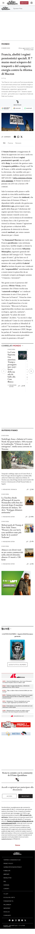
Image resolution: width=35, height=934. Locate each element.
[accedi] (31, 3)
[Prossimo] (31, 371)
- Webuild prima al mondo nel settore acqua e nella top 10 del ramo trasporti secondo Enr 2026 (16, 711)
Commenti (7, 137)
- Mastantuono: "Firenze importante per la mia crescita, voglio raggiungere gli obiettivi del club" (16, 702)
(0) (24, 385)
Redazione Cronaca (9, 489)
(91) (32, 541)
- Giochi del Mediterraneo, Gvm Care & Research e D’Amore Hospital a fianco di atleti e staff (17, 682)
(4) (32, 489)
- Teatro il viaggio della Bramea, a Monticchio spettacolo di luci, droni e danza (15, 686)
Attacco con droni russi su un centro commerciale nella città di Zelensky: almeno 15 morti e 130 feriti (12, 554)
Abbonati (24, 3)
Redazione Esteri (12, 385)
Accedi (9, 796)
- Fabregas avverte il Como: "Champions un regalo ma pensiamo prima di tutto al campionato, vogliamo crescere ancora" (17, 697)
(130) (32, 516)
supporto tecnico (6, 839)
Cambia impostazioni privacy (12, 867)
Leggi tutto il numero (17, 664)
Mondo (5, 44)
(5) (32, 564)
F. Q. (3, 78)
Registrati (25, 796)
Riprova (17, 845)
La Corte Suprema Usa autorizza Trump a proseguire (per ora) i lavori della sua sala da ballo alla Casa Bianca (12, 367)
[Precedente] (3, 371)
